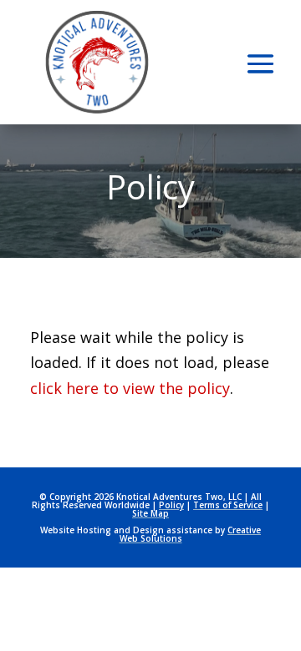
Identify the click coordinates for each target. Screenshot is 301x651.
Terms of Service (228, 505)
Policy (171, 505)
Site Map (150, 513)
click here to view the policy (130, 388)
